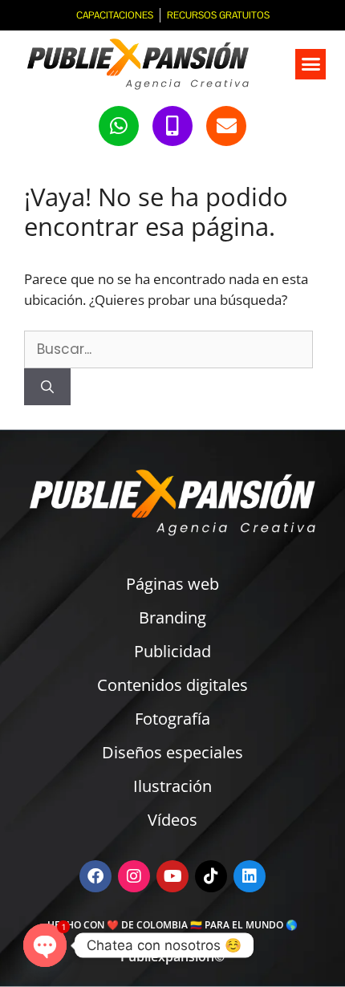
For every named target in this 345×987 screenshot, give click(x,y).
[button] (310, 64)
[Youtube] (172, 876)
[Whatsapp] (119, 126)
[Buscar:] (168, 348)
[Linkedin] (249, 876)
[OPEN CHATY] (45, 945)
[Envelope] (226, 126)
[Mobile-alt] (172, 126)
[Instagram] (134, 876)
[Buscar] (47, 386)
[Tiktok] (211, 876)
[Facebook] (95, 876)
